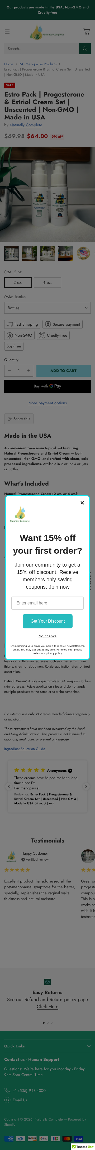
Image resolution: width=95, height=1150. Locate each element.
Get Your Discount (48, 621)
